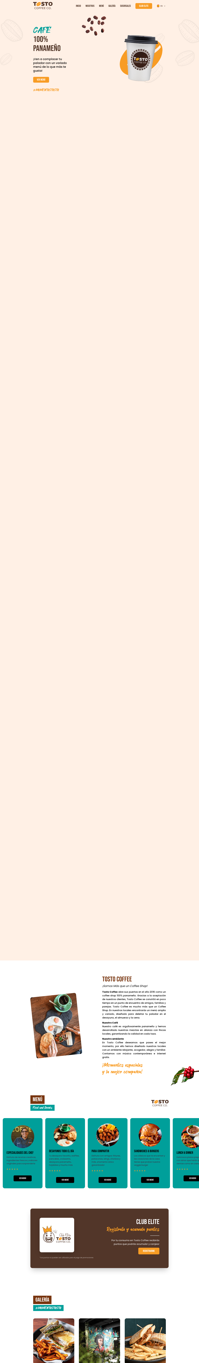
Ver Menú (41, 79)
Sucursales (125, 6)
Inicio (78, 6)
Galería (112, 6)
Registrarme (149, 1251)
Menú (101, 6)
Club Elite (143, 6)
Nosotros (90, 6)
